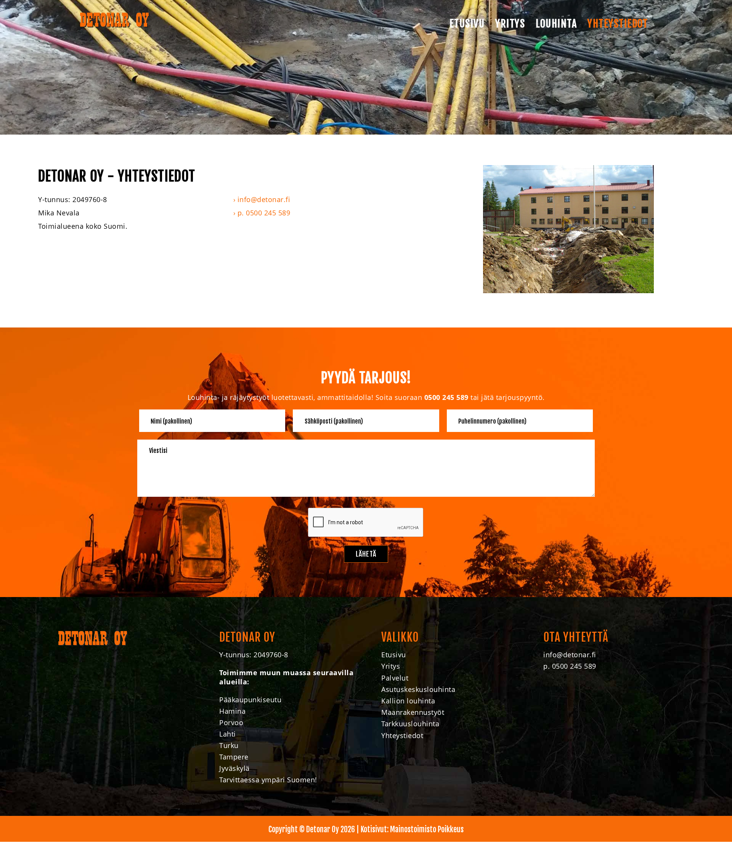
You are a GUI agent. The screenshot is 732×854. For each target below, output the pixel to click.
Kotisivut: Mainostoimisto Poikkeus (412, 829)
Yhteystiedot (618, 24)
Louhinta (556, 24)
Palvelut (394, 677)
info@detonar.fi (264, 199)
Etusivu (467, 24)
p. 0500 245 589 (264, 212)
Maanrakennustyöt (412, 712)
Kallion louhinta (408, 700)
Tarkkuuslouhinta (410, 723)
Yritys (510, 24)
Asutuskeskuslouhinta (418, 689)
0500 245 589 (446, 397)
